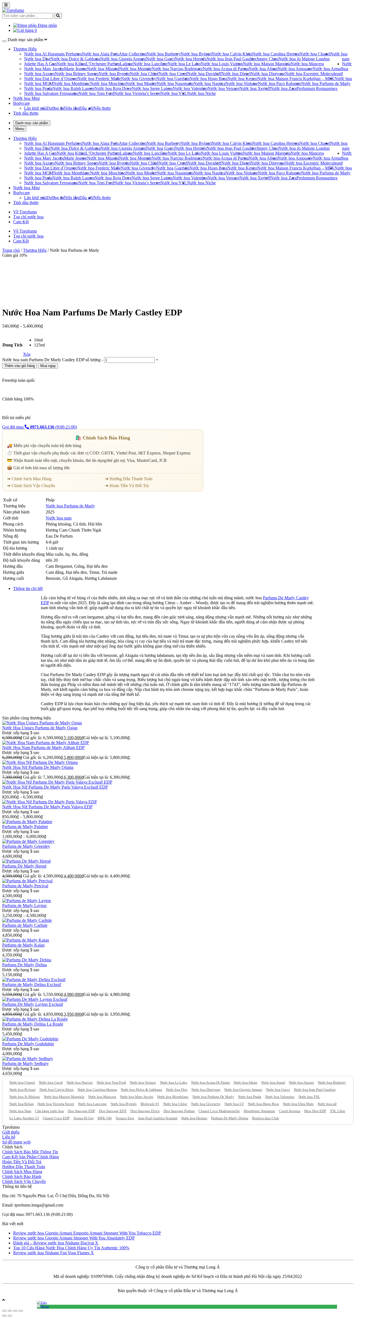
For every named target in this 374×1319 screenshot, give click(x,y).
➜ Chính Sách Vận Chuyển (31, 485)
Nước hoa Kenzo (242, 78)
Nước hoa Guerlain (172, 78)
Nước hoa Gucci (160, 59)
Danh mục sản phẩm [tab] (31, 123)
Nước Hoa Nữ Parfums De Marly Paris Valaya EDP (47, 806)
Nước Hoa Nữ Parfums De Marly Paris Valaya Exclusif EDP (55, 787)
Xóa (26, 354)
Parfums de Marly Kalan (23, 945)
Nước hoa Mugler (141, 83)
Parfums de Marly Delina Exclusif (31, 984)
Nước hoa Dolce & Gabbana (75, 59)
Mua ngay (48, 366)
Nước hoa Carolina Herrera (276, 54)
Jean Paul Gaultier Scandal (157, 1118)
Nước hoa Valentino (190, 88)
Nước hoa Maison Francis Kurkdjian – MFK (296, 78)
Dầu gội (86, 108)
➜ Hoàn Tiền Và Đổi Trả (127, 485)
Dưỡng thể (56, 108)
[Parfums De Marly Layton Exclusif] (34, 999)
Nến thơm (102, 108)
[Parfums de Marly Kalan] (25, 940)
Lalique (126, 63)
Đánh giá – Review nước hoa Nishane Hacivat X (55, 1243)
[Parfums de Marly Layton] (26, 900)
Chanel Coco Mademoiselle (219, 1111)
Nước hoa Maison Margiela (266, 63)
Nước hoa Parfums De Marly (213, 1097)
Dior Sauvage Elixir (145, 1111)
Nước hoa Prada (38, 88)
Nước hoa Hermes (194, 1118)
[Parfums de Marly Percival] (27, 881)
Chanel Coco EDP (56, 1118)
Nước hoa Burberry (163, 54)
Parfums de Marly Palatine (25, 826)
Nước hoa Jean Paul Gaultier (231, 59)
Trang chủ (11, 250)
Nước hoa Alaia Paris (100, 54)
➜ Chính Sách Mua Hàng (29, 478)
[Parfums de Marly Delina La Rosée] (35, 1019)
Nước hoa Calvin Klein (232, 54)
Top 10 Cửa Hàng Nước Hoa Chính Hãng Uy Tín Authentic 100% (71, 1247)
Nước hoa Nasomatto (175, 83)
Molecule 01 (149, 1104)
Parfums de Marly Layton (24, 905)
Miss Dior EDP (315, 1111)
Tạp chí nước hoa (28, 216)
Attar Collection (132, 54)
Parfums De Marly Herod (24, 866)
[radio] (39, 340)
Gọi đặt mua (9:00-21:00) (39, 427)
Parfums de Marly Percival (25, 885)
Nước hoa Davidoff (204, 73)
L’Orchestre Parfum (103, 63)
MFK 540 (104, 1118)
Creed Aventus (289, 1111)
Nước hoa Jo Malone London (304, 59)
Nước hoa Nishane (241, 83)
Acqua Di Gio (83, 1118)
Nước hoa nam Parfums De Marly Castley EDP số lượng (51, 359)
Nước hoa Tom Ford (96, 93)
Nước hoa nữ (345, 68)
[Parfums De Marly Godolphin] (30, 1038)
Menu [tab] (19, 129)
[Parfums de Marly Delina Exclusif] (33, 979)
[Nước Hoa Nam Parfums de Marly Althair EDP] (45, 742)
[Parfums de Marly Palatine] (27, 821)
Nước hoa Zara (283, 88)
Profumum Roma (311, 88)
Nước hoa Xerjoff (254, 88)
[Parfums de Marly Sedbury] (27, 1058)
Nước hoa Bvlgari (196, 54)
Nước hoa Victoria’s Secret (137, 93)
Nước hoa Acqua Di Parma (210, 1082)
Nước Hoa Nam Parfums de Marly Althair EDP (43, 747)
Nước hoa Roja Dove (113, 88)
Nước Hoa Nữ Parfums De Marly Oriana (37, 767)
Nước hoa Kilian (71, 63)
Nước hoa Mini (26, 98)
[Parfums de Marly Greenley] (28, 841)
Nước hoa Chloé (144, 73)
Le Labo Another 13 (24, 1118)
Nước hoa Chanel (315, 54)
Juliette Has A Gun (40, 63)
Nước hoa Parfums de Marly (325, 83)
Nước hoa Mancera (307, 63)
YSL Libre (337, 1111)
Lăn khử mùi (35, 108)
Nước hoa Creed (173, 73)
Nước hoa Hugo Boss (208, 78)
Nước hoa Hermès (190, 59)
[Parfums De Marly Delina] (26, 960)
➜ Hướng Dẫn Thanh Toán (129, 478)
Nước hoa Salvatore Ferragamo (51, 93)
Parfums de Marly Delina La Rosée (32, 1024)
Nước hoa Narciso (80, 1082)
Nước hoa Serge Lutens (152, 88)
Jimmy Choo (267, 59)
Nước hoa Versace (223, 88)
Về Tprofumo (25, 212)
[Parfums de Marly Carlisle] (27, 920)
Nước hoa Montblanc (71, 83)
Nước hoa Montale (135, 68)
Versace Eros (125, 1118)
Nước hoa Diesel (236, 73)
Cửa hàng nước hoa (49, 1111)
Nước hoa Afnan (263, 68)
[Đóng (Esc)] (4, 1311)
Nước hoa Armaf (327, 68)
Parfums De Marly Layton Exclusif (32, 1004)
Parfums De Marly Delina (24, 964)
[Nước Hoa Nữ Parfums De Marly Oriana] (40, 762)
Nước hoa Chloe (175, 1104)
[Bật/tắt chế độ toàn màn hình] (15, 1311)
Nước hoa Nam (20, 1111)
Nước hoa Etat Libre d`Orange (50, 78)
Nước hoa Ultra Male (298, 1104)
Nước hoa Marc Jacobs (44, 68)
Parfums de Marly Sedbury (25, 1063)
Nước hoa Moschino (108, 83)
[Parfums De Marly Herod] (26, 861)
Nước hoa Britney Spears (77, 73)
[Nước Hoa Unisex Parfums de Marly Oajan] (42, 723)
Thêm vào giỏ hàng (19, 366)
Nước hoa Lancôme (150, 63)
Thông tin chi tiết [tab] (28, 588)
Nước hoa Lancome (92, 1104)
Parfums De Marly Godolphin (28, 1043)
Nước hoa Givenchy (138, 78)
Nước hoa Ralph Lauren (73, 88)
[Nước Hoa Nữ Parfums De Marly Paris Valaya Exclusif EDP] (57, 782)
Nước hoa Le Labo (184, 63)
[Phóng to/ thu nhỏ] (21, 1311)
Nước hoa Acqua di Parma (226, 68)
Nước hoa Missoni (103, 68)
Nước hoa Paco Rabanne (279, 83)
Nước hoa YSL (173, 93)
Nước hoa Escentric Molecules (311, 73)
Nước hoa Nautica (209, 83)
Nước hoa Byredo (114, 73)
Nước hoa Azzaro (39, 73)
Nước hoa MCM (38, 83)
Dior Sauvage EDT (112, 1111)
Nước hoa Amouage (295, 68)
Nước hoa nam (58, 518)
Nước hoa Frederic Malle (99, 78)
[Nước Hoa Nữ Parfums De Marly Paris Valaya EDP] (49, 802)
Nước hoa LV (234, 1104)
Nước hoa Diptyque (268, 73)
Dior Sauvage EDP (81, 1111)
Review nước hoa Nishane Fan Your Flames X (53, 1252)
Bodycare (21, 103)
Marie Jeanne (75, 68)
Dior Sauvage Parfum (179, 1111)
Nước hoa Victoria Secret (56, 1104)
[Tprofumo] (13, 10)
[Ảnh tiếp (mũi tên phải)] (10, 1316)
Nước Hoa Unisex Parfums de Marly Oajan (39, 727)
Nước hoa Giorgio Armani (123, 59)
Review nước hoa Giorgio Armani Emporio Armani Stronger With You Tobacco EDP (87, 1233)
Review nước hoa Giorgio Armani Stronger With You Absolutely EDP (74, 1238)
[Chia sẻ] (10, 1311)
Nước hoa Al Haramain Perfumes (53, 54)
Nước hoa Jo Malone (24, 1097)
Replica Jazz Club (265, 1118)
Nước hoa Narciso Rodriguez (177, 68)
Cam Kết (21, 221)
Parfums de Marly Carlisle (24, 925)
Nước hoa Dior (37, 59)
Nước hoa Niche (201, 93)
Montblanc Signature (259, 1111)
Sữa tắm (72, 108)
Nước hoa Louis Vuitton (222, 63)
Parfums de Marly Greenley (26, 846)
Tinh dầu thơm (25, 113)
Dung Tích (12, 345)
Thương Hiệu (25, 49)
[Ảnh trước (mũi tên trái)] (4, 1316)
